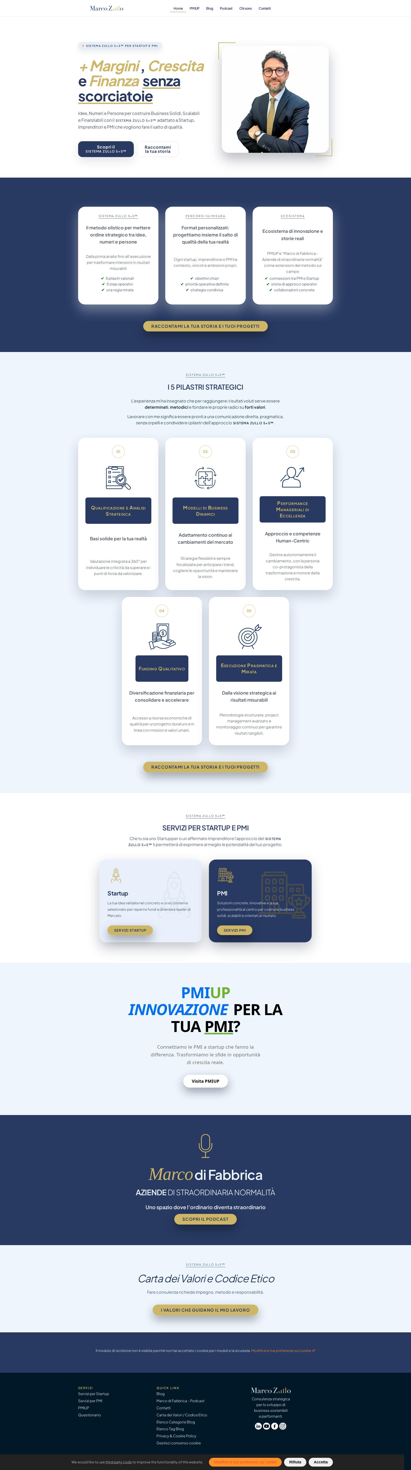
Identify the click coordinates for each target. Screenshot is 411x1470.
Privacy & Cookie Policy (176, 1436)
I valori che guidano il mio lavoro (205, 1310)
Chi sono (245, 8)
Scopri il (106, 148)
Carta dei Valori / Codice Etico (181, 1415)
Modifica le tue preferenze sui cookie (281, 1350)
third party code (119, 1462)
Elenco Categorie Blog (175, 1422)
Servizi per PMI (90, 1401)
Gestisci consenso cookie (178, 1443)
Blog (209, 8)
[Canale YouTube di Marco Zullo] (267, 1428)
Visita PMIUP (205, 1081)
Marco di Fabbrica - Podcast (180, 1401)
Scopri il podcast (205, 1219)
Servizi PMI (235, 930)
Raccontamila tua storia (158, 149)
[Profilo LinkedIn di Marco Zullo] (259, 1428)
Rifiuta (295, 1462)
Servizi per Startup (93, 1393)
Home (178, 8)
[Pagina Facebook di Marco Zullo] (275, 1428)
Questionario (89, 1415)
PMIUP (194, 8)
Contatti (265, 8)
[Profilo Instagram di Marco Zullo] (283, 1428)
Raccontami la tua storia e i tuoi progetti (205, 326)
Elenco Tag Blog (170, 1429)
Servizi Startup (130, 930)
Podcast (226, 8)
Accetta (321, 1462)
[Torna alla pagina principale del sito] (106, 8)
